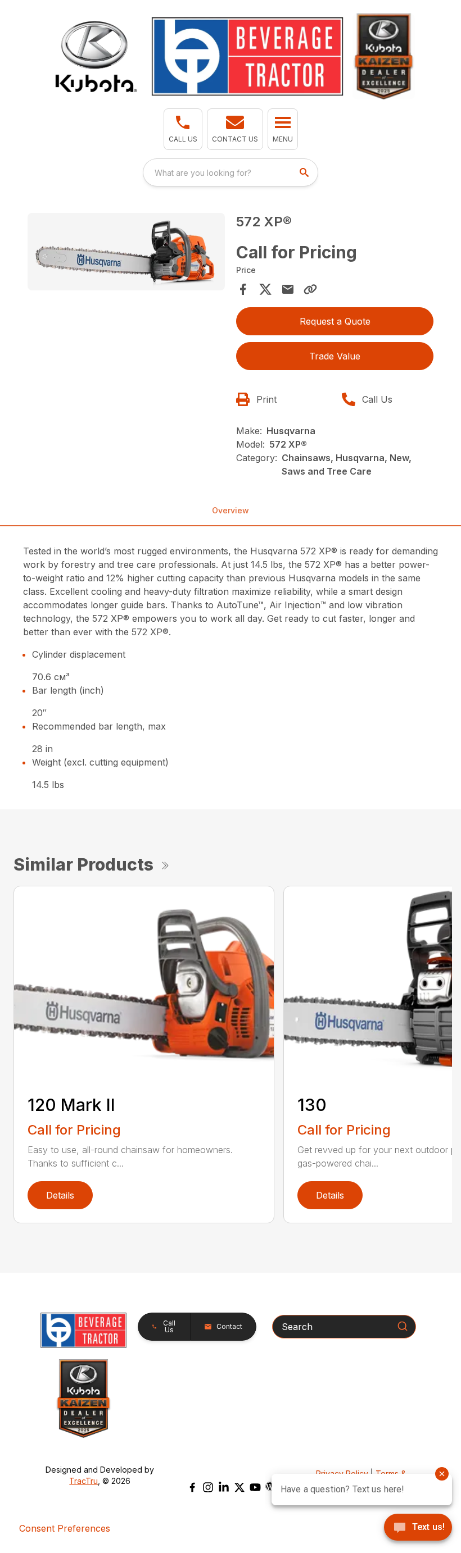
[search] (305, 172)
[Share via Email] (288, 289)
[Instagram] (208, 1487)
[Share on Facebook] (243, 289)
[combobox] (230, 172)
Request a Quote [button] (335, 321)
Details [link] (60, 1195)
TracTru (83, 1481)
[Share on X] (265, 289)
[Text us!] (418, 1528)
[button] (183, 129)
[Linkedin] (223, 1487)
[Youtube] (255, 1487)
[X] (239, 1487)
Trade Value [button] (334, 356)
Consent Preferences (64, 1528)
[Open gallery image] (126, 251)
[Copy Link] (310, 289)
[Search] (402, 1326)
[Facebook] (192, 1487)
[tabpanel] (126, 253)
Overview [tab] (230, 510)
